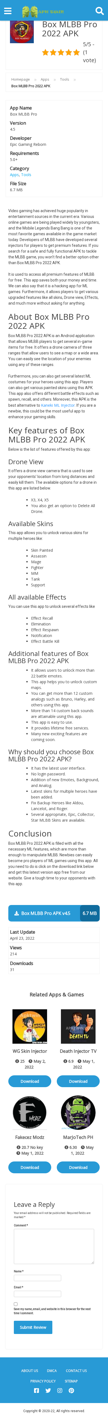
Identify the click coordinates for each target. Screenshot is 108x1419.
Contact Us (76, 1370)
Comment (21, 1225)
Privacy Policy (43, 1381)
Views (16, 948)
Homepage (20, 79)
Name (19, 1271)
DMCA (52, 1370)
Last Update (22, 932)
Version (18, 123)
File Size (18, 184)
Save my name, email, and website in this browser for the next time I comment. (52, 1311)
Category (19, 168)
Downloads (21, 963)
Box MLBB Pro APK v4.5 (58, 913)
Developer (21, 138)
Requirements (24, 153)
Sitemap (71, 1381)
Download (29, 1081)
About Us (29, 1370)
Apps (45, 79)
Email (18, 1287)
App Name (21, 108)
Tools (64, 79)
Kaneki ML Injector (58, 405)
